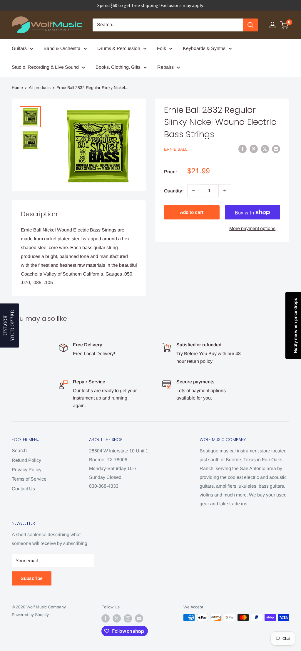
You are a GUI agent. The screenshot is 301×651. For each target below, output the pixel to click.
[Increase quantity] (225, 190)
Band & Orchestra (62, 48)
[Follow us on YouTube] (139, 618)
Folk (161, 48)
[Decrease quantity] (194, 190)
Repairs (165, 67)
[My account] (272, 25)
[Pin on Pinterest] (254, 149)
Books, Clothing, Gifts (118, 67)
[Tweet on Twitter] (265, 149)
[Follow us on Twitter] (117, 618)
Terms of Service (29, 478)
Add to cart (191, 212)
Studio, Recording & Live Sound (45, 67)
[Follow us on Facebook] (105, 618)
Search (19, 450)
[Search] (250, 25)
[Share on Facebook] (242, 149)
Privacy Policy (26, 469)
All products (40, 87)
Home (17, 87)
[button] (9, 325)
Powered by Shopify (30, 614)
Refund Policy (26, 460)
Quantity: (174, 190)
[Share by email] (276, 149)
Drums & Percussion (118, 48)
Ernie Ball (176, 149)
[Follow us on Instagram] (128, 618)
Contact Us (23, 488)
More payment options (252, 228)
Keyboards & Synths (204, 48)
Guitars (19, 48)
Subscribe (32, 578)
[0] (284, 24)
